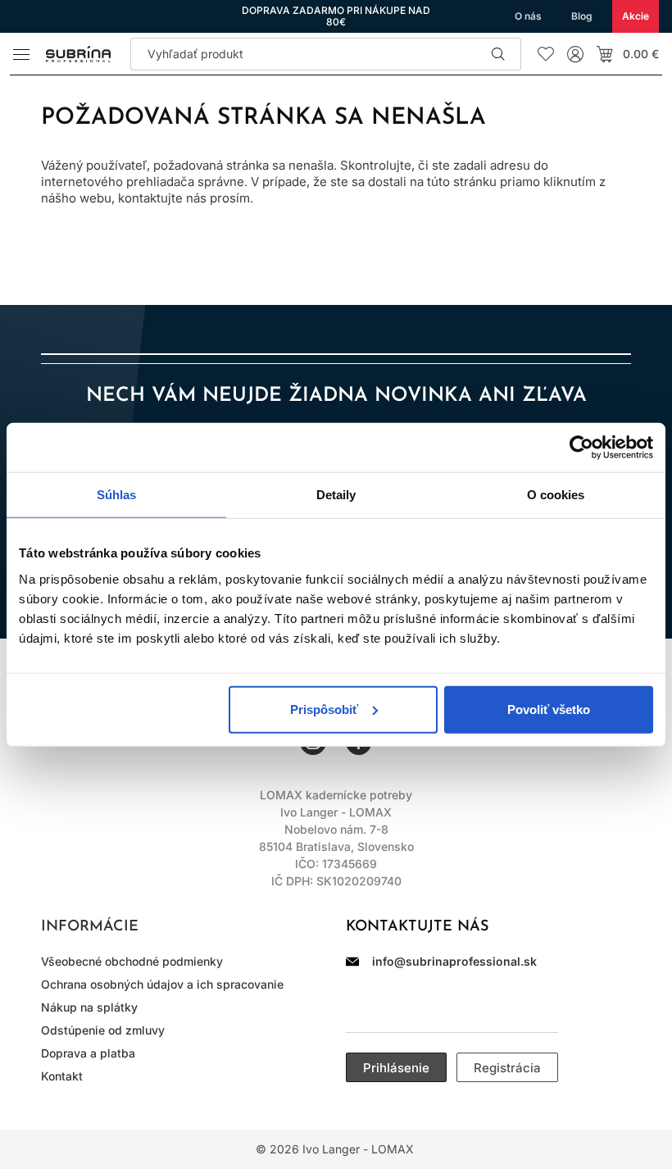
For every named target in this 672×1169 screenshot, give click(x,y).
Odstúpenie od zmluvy (103, 1030)
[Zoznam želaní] (546, 54)
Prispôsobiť (324, 709)
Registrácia (507, 1068)
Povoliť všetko (548, 709)
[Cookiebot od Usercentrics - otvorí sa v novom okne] (581, 447)
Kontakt (62, 1076)
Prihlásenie (396, 1068)
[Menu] (21, 54)
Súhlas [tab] (117, 495)
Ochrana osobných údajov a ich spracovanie (162, 984)
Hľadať (498, 54)
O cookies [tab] (556, 495)
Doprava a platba (88, 1053)
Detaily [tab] (336, 495)
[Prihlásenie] (575, 54)
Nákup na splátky (89, 1007)
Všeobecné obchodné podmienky (132, 961)
